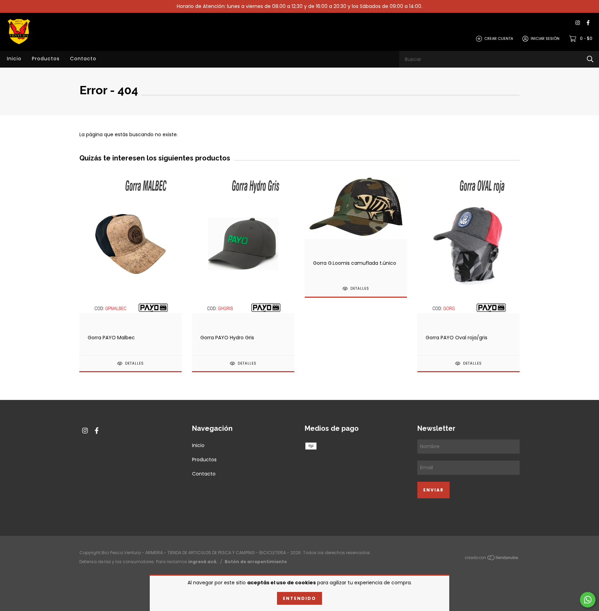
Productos (46, 58)
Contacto (83, 58)
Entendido (299, 598)
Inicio (14, 58)
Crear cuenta (498, 38)
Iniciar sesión (545, 38)
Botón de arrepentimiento (256, 562)
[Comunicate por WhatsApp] (588, 600)
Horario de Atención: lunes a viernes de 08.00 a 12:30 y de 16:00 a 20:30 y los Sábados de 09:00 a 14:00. (299, 6)
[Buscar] (590, 59)
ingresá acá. (203, 562)
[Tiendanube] (492, 559)
